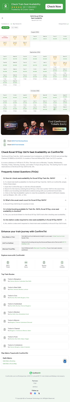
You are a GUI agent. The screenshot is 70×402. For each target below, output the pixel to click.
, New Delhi (28, 281)
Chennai (12, 281)
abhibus (35, 387)
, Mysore (16, 281)
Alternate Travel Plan (40, 248)
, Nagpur (27, 339)
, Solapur (22, 339)
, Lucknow (25, 289)
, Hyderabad (22, 281)
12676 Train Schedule (17, 144)
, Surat (27, 314)
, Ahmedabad (21, 314)
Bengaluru (12, 322)
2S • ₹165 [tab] (5, 27)
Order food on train (58, 236)
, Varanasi (15, 289)
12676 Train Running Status (19, 141)
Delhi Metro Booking (9, 361)
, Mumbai (20, 289)
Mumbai (12, 297)
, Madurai (24, 330)
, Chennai (22, 306)
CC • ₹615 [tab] (15, 27)
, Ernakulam (27, 347)
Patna (11, 289)
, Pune (27, 297)
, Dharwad (29, 322)
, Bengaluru (23, 297)
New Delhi (12, 306)
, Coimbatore (18, 330)
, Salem (29, 330)
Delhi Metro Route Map (10, 363)
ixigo (35, 383)
